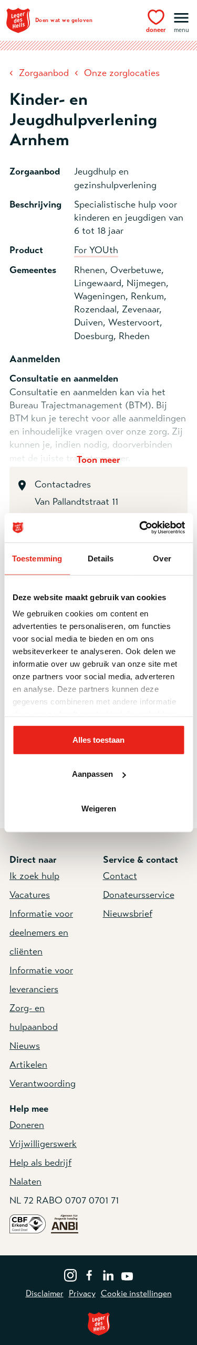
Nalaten (25, 1181)
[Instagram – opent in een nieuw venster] (70, 1274)
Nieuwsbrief (127, 913)
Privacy (82, 1293)
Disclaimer (45, 1293)
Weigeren (98, 808)
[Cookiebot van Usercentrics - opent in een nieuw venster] (140, 528)
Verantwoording (42, 1083)
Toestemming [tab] (37, 558)
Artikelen (28, 1064)
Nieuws (24, 1045)
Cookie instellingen (136, 1293)
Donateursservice (138, 895)
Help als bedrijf (40, 1162)
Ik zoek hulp (34, 876)
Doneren (26, 1125)
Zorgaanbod (44, 73)
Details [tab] (100, 558)
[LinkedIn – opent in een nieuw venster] (108, 1274)
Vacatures (29, 895)
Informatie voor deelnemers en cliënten (41, 932)
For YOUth (96, 250)
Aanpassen (92, 773)
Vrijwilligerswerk (43, 1143)
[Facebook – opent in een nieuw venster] (89, 1274)
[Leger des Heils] (98, 1324)
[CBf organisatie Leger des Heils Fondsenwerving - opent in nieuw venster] (27, 1223)
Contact (120, 876)
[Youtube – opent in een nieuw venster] (127, 1274)
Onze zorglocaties (122, 73)
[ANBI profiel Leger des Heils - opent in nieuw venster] (64, 1223)
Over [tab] (162, 558)
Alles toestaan (98, 739)
